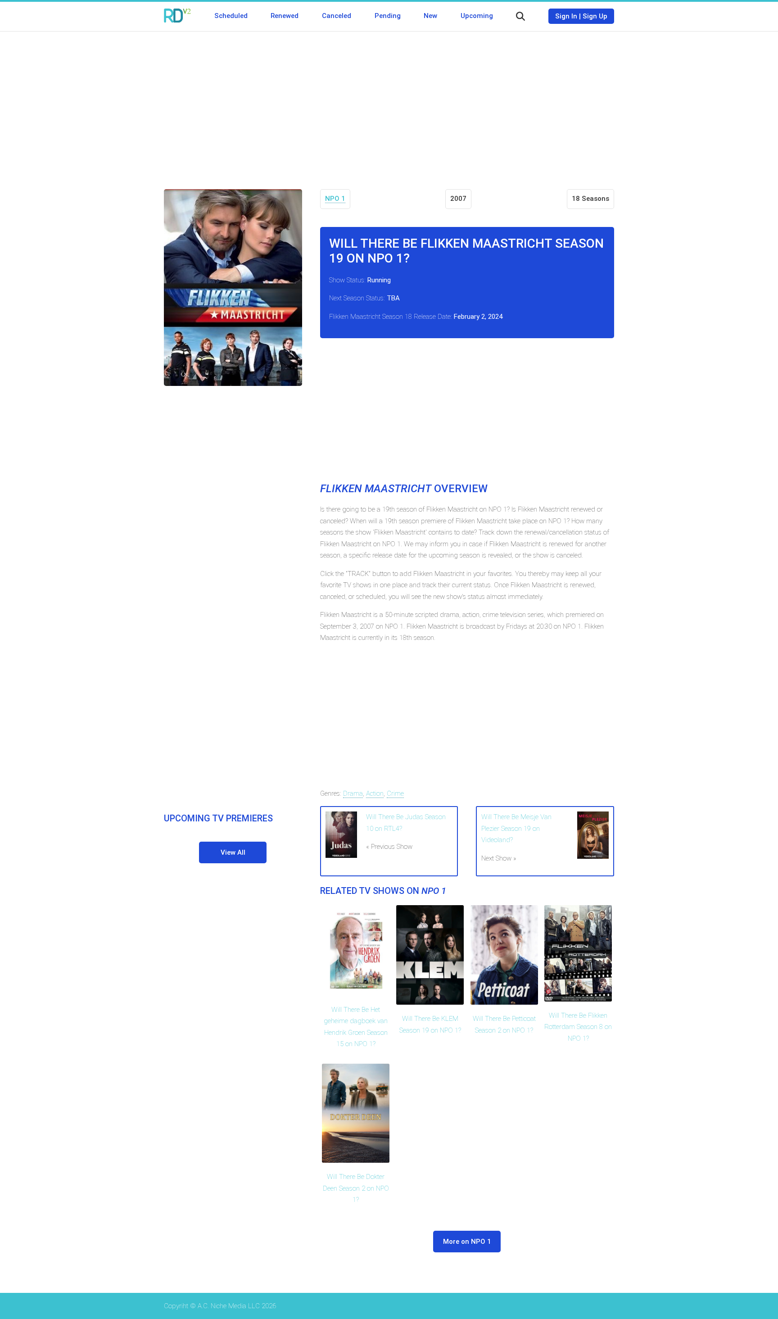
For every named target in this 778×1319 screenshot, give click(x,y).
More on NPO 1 (467, 1241)
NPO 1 (335, 199)
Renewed (285, 16)
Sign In (566, 16)
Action (375, 793)
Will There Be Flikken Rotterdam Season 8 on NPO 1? (578, 1027)
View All (233, 852)
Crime (395, 793)
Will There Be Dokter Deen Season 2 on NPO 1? (356, 1188)
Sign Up (595, 16)
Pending (388, 16)
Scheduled (231, 16)
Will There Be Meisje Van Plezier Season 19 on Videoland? (516, 828)
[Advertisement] (389, 104)
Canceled (336, 16)
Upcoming (477, 16)
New (430, 16)
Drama (353, 793)
